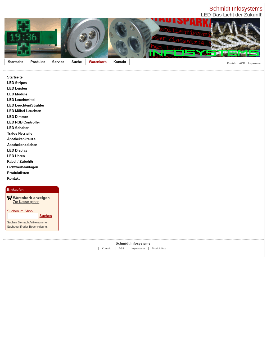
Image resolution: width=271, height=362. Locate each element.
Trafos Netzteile (19, 133)
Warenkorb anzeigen (31, 198)
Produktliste (159, 248)
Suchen (45, 216)
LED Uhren (16, 156)
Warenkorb (98, 62)
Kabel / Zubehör (20, 162)
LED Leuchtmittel (21, 100)
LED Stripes (17, 83)
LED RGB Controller (23, 122)
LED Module (17, 94)
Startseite (15, 62)
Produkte (37, 62)
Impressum (254, 63)
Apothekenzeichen (22, 145)
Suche (76, 62)
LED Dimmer (17, 117)
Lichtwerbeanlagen (22, 167)
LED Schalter (18, 128)
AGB (242, 63)
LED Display (17, 150)
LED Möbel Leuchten (24, 111)
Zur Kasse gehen (26, 202)
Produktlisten (18, 173)
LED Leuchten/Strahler (25, 105)
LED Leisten (17, 88)
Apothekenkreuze (21, 139)
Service (58, 62)
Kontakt (232, 63)
